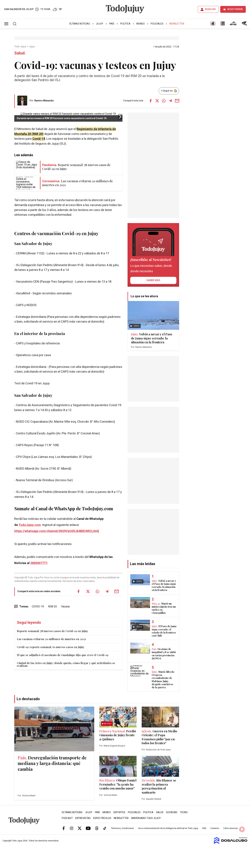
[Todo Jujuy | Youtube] (88, 828)
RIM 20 (52, 607)
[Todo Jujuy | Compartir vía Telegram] (170, 101)
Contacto (214, 828)
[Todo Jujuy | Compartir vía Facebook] (150, 101)
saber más (153, 280)
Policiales (157, 24)
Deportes (119, 812)
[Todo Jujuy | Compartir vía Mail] (177, 101)
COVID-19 (38, 607)
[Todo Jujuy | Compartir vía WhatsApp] (164, 101)
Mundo (140, 24)
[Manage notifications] (242, 829)
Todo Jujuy (20, 46)
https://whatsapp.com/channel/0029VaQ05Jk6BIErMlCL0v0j (56, 531)
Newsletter (176, 24)
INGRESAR (210, 9)
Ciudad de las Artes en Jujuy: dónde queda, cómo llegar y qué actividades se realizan (66, 664)
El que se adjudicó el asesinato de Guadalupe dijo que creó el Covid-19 (62, 655)
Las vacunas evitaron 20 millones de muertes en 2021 (51, 639)
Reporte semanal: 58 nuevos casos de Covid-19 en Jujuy (52, 631)
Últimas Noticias (79, 24)
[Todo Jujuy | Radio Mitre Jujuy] (233, 25)
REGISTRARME (235, 9)
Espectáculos (102, 818)
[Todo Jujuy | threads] (97, 828)
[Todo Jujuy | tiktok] (105, 828)
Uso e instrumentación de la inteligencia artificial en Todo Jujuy (168, 828)
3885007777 (38, 563)
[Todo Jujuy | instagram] (71, 828)
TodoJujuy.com (30, 525)
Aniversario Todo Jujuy (146, 818)
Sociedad (171, 812)
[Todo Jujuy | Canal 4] (212, 25)
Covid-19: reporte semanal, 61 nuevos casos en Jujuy (50, 647)
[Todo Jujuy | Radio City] (223, 25)
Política (125, 24)
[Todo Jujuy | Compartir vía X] (157, 101)
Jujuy (99, 24)
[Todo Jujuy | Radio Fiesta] (245, 25)
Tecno (184, 812)
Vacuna (65, 607)
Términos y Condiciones (122, 828)
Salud (159, 812)
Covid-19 (38, 138)
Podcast (67, 818)
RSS (204, 828)
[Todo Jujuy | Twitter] (79, 828)
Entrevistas (83, 818)
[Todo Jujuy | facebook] (63, 828)
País (111, 24)
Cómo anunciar (230, 828)
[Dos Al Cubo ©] (230, 843)
